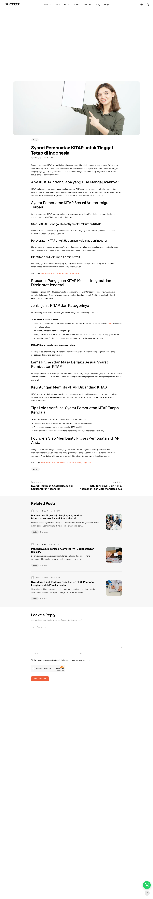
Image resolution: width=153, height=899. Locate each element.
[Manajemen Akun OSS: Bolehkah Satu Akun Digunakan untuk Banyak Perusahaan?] (110, 522)
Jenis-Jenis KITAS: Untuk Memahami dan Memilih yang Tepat (66, 462)
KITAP (36, 469)
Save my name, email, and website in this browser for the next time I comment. (62, 660)
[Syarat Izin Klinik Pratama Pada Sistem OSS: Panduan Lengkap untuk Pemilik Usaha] (110, 588)
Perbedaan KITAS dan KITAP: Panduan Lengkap (60, 273)
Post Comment (39, 678)
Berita (35, 140)
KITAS (110, 323)
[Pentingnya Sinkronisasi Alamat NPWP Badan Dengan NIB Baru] (110, 555)
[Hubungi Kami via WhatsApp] (147, 885)
